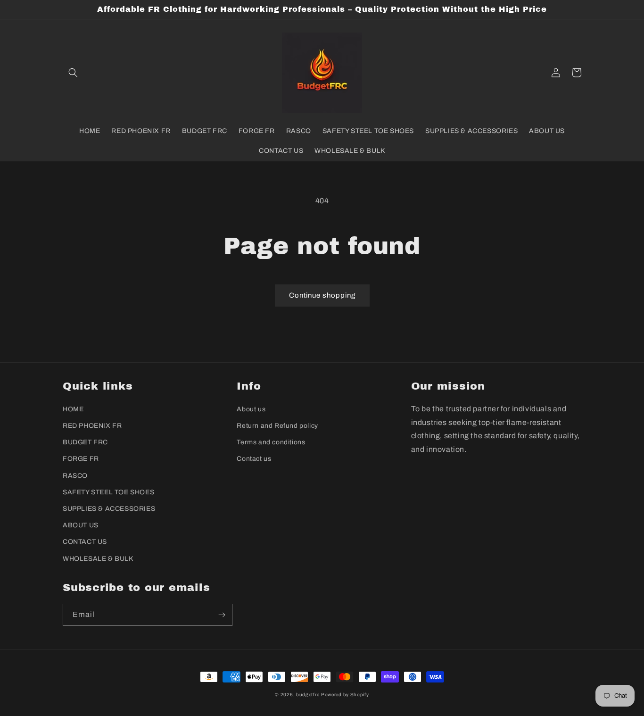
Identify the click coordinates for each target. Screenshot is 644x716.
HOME (73, 409)
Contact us (254, 458)
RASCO (75, 475)
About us (251, 409)
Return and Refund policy (277, 425)
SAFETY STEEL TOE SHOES (108, 492)
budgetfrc (307, 694)
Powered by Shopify (345, 694)
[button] (73, 72)
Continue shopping (322, 295)
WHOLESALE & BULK (98, 558)
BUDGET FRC (85, 442)
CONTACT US (85, 541)
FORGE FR (81, 458)
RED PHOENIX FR (92, 425)
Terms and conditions (271, 442)
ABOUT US (81, 525)
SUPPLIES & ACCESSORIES (109, 508)
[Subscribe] (221, 615)
